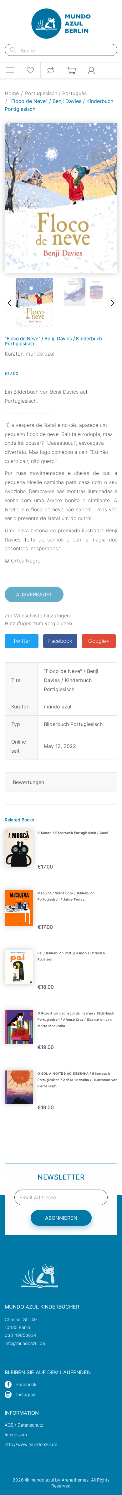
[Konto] (91, 70)
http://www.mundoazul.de (31, 1444)
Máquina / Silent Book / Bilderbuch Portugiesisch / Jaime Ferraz (66, 896)
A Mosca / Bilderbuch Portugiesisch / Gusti (73, 833)
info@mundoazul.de (25, 1343)
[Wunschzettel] (30, 70)
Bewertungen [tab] (28, 782)
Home (12, 93)
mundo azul (40, 354)
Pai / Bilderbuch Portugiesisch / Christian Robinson (71, 956)
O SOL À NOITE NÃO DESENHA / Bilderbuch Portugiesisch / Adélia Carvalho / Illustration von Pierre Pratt (77, 1080)
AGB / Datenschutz (24, 1425)
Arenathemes (75, 1479)
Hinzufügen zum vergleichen (38, 623)
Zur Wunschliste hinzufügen (37, 615)
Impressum (16, 1434)
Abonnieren (61, 1218)
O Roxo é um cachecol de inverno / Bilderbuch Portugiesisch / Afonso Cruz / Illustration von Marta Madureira (76, 1019)
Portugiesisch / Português (56, 93)
